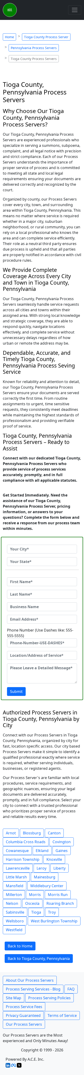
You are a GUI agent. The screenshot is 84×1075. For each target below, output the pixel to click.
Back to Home (20, 946)
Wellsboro (15, 921)
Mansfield (14, 885)
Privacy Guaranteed (23, 1015)
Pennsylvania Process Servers (34, 48)
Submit (16, 691)
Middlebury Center (46, 885)
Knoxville (54, 859)
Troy (52, 912)
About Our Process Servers (30, 980)
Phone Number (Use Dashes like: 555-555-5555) (40, 633)
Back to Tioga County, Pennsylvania (39, 958)
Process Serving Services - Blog (33, 989)
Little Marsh (16, 877)
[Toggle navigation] (74, 10)
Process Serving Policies (49, 997)
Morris (35, 894)
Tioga (36, 912)
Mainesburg (44, 877)
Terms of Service (62, 1015)
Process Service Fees (24, 1006)
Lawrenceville (18, 868)
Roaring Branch (60, 903)
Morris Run (58, 894)
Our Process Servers (24, 1024)
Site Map (13, 997)
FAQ (71, 989)
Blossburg (32, 833)
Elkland (42, 850)
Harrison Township (22, 859)
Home (9, 37)
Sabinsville (15, 912)
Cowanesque (17, 850)
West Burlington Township (54, 921)
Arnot (11, 833)
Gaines (62, 850)
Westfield (14, 929)
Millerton (14, 894)
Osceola (32, 903)
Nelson (12, 903)
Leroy (41, 868)
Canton (54, 833)
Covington (61, 841)
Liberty (59, 868)
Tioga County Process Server (46, 37)
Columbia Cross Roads (26, 841)
